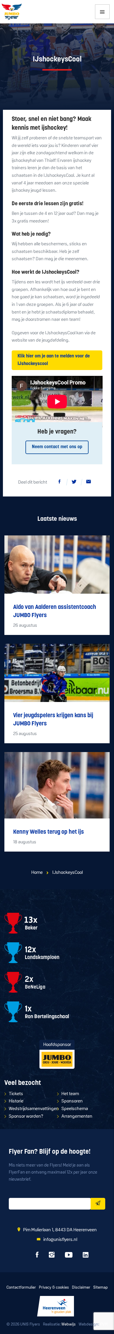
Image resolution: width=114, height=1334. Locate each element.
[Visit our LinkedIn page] (86, 1256)
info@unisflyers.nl (60, 1239)
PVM (104, 1324)
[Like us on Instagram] (52, 1256)
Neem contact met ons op (57, 447)
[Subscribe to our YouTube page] (68, 1256)
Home (37, 872)
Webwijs (68, 1324)
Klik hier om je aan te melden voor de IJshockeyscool (54, 360)
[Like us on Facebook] (37, 1256)
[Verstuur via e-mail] (88, 483)
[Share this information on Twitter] (74, 483)
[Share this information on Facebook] (59, 483)
